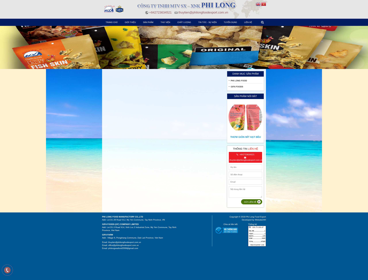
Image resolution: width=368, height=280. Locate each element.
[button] (148, 23)
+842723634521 (160, 12)
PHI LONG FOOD (239, 80)
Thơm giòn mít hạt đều (245, 137)
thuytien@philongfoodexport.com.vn (203, 12)
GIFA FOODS (237, 87)
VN (263, 4)
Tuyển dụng (230, 22)
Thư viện (165, 22)
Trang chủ (112, 22)
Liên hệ (248, 22)
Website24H (260, 220)
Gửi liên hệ (250, 202)
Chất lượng (184, 22)
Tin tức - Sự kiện (207, 22)
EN (258, 4)
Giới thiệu (130, 22)
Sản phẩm (148, 22)
